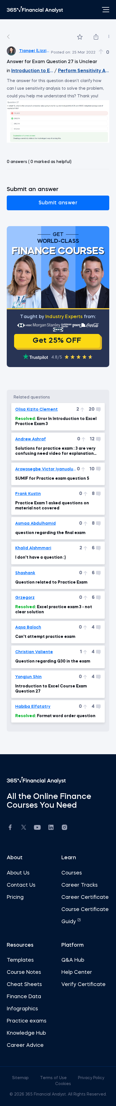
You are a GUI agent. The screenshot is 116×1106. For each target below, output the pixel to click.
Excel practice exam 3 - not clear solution (53, 609)
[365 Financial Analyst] (35, 9)
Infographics (22, 1008)
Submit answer (58, 202)
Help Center (76, 972)
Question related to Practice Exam (51, 582)
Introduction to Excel (32, 71)
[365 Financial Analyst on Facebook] (10, 828)
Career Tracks (79, 885)
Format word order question (55, 716)
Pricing (15, 897)
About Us (18, 873)
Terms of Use (54, 1078)
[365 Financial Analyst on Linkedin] (51, 828)
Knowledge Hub (26, 1033)
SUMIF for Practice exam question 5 (52, 479)
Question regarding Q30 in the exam (52, 661)
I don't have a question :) (40, 558)
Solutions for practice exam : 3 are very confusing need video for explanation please (55, 451)
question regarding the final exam (50, 533)
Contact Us (21, 885)
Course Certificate (85, 909)
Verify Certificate (83, 984)
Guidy (69, 921)
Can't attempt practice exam (45, 637)
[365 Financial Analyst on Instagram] (64, 828)
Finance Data (24, 996)
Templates (20, 960)
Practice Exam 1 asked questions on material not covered (52, 505)
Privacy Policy (91, 1078)
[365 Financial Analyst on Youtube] (37, 828)
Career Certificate (85, 897)
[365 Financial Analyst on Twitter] (23, 828)
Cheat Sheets (24, 984)
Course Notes (24, 972)
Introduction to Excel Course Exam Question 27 (51, 688)
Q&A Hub (72, 960)
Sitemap (21, 1078)
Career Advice (25, 1045)
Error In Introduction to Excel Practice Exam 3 (56, 421)
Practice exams (26, 1021)
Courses (71, 873)
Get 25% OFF (57, 340)
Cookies (63, 1084)
